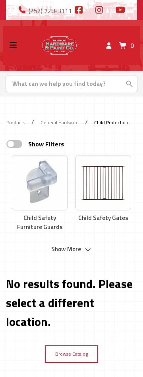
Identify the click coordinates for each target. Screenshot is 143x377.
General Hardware (60, 122)
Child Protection (111, 122)
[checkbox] (14, 144)
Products (15, 122)
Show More (66, 249)
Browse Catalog (71, 354)
